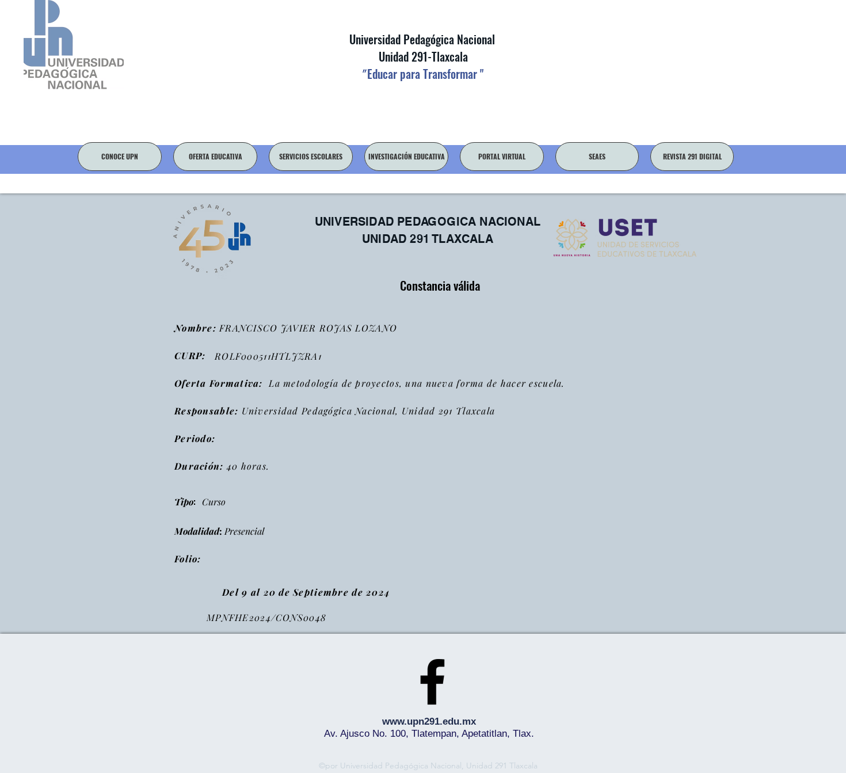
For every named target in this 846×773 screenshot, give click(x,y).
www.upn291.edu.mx (429, 721)
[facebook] (432, 681)
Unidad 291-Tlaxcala (422, 56)
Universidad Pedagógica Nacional (422, 39)
